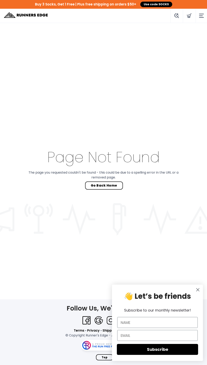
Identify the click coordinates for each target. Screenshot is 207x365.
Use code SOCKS (156, 4)
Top (105, 357)
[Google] (99, 320)
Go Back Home (104, 185)
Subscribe (157, 349)
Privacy (93, 330)
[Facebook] (86, 320)
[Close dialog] (197, 289)
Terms (79, 330)
